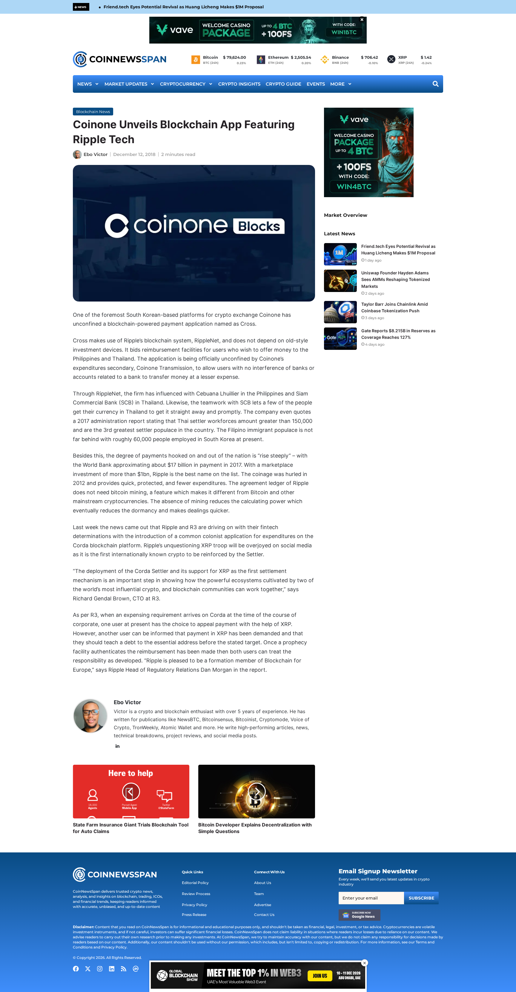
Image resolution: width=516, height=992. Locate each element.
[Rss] (124, 969)
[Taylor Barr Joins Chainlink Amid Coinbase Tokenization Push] (340, 312)
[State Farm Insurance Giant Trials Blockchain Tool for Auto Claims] (131, 791)
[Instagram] (100, 969)
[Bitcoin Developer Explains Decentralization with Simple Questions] (256, 791)
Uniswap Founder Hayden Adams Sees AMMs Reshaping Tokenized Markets (395, 279)
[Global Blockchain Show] (258, 976)
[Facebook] (76, 969)
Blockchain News (93, 111)
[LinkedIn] (117, 746)
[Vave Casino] (258, 30)
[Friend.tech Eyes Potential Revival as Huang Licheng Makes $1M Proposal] (340, 254)
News (84, 84)
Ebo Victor (96, 154)
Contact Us (264, 914)
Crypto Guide (283, 84)
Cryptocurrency (182, 84)
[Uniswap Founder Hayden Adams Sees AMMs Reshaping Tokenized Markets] (340, 281)
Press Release (194, 914)
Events (316, 84)
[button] (192, 872)
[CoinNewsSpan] (120, 59)
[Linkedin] (112, 969)
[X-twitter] (88, 969)
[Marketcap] (136, 969)
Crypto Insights (239, 84)
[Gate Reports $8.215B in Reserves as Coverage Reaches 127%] (340, 338)
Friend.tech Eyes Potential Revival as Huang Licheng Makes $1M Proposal (184, 7)
